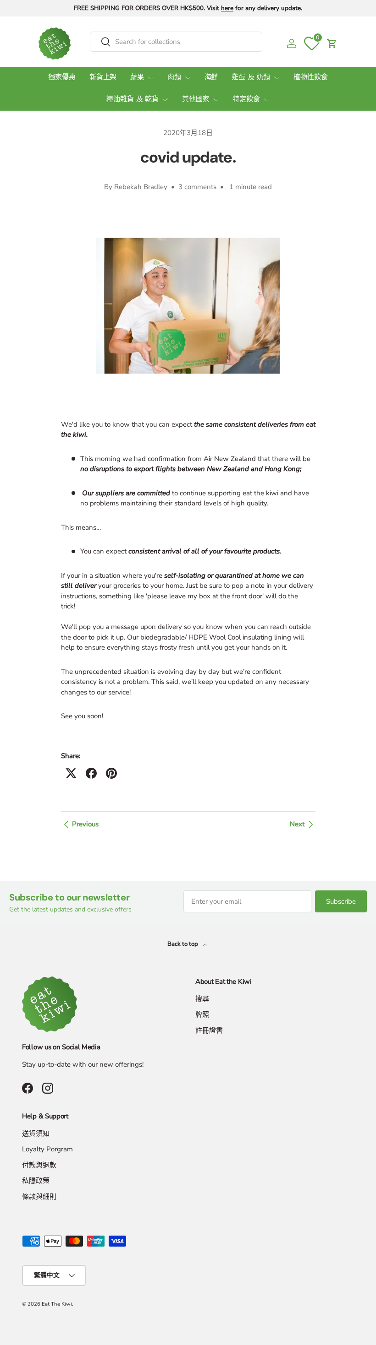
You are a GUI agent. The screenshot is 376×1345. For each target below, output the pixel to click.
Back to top (183, 944)
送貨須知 (36, 1133)
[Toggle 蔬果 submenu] (150, 77)
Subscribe (341, 901)
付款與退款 (39, 1165)
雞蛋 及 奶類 (251, 77)
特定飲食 (246, 99)
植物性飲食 (310, 77)
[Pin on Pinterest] (111, 773)
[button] (332, 43)
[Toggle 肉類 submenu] (187, 77)
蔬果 (137, 77)
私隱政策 (36, 1180)
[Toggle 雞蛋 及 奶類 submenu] (276, 77)
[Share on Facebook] (91, 773)
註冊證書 (209, 1030)
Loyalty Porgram (47, 1149)
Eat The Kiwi (57, 1304)
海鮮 (211, 77)
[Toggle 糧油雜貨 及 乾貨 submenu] (165, 99)
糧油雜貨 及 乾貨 (132, 99)
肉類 (174, 77)
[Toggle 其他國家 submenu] (215, 99)
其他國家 (195, 99)
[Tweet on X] (71, 773)
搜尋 (202, 998)
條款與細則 (39, 1196)
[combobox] (176, 41)
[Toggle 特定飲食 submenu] (266, 99)
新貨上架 (102, 77)
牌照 (202, 1014)
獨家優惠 (61, 77)
